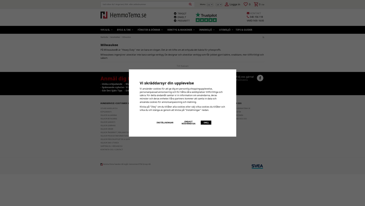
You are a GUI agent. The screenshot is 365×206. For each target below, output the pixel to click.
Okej (206, 122)
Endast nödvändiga (188, 122)
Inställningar (165, 122)
